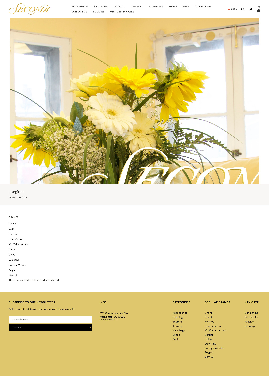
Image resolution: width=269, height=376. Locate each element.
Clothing (100, 6)
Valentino (14, 260)
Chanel (12, 223)
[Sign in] (251, 9)
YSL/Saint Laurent (18, 244)
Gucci (12, 228)
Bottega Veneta (17, 265)
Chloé (12, 254)
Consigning (203, 6)
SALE (186, 6)
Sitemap (250, 326)
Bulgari (12, 270)
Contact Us (79, 11)
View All (13, 275)
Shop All (119, 6)
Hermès (13, 234)
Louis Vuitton (16, 239)
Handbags (156, 6)
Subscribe (17, 327)
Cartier (12, 249)
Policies (98, 11)
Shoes (173, 6)
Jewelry (137, 6)
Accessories (79, 6)
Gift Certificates (122, 11)
